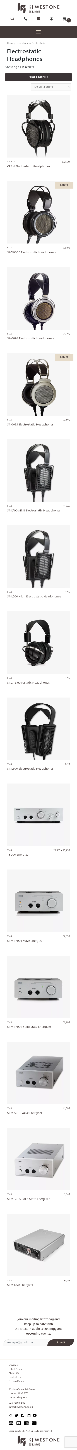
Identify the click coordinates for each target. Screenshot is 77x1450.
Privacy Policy (16, 1381)
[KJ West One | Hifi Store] (39, 8)
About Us (14, 1373)
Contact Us (15, 1377)
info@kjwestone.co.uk (21, 1407)
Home (10, 43)
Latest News (15, 1369)
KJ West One (29, 1431)
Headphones (23, 43)
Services (13, 1365)
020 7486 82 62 (17, 1403)
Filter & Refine (38, 77)
